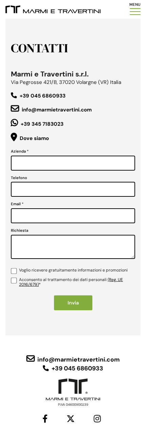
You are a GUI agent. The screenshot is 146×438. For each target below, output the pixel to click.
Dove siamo (34, 138)
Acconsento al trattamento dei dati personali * (71, 282)
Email (17, 204)
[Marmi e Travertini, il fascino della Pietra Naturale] (53, 9)
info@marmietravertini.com (57, 109)
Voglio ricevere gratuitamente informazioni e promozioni (73, 270)
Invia (73, 303)
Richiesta (19, 230)
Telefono (19, 178)
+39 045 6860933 (43, 95)
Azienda (20, 151)
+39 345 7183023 (42, 124)
